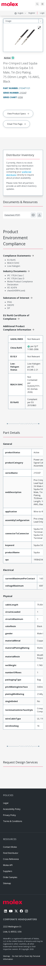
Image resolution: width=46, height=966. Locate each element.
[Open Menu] (42, 4)
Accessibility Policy (11, 809)
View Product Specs (16, 113)
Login (42, 13)
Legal (5, 803)
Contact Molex (10, 847)
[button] (39, 28)
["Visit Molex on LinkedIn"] (5, 911)
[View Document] (33, 215)
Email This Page (14, 124)
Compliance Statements (17, 255)
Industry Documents (14, 271)
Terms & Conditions (12, 821)
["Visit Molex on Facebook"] (21, 911)
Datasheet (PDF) (12, 215)
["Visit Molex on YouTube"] (11, 911)
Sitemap (6, 956)
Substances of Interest (16, 297)
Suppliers (7, 871)
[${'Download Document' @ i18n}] (39, 215)
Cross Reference (11, 859)
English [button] (20, 13)
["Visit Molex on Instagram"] (26, 911)
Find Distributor (10, 853)
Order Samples (10, 877)
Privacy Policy (9, 815)
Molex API (8, 865)
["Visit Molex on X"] (16, 911)
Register (31, 13)
